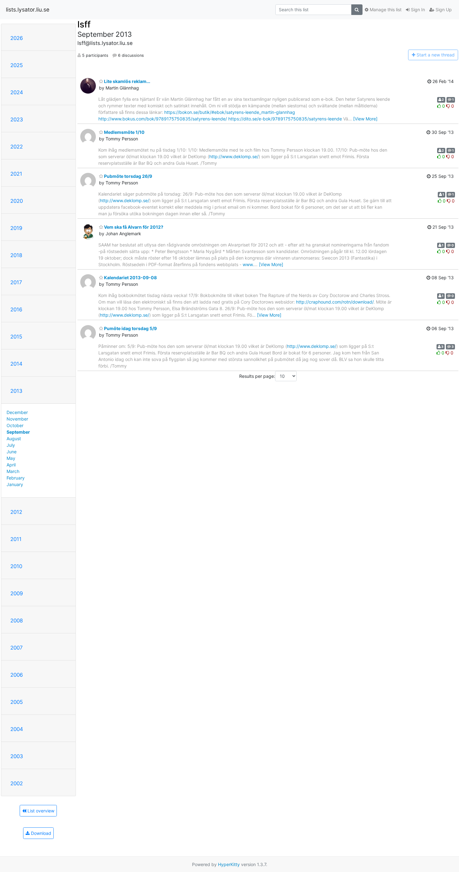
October (15, 425)
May (11, 458)
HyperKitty (229, 864)
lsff (84, 24)
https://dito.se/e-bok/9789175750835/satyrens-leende (285, 118)
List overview (40, 810)
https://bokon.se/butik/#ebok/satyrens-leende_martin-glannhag (229, 112)
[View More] (365, 118)
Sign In (417, 9)
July (11, 445)
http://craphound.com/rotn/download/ (334, 301)
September (18, 432)
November (17, 418)
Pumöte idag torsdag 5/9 (130, 328)
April (11, 464)
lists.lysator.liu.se (27, 9)
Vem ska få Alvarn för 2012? (133, 227)
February (16, 477)
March (13, 471)
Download (40, 833)
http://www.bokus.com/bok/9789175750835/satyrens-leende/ (162, 118)
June (12, 451)
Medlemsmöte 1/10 (124, 132)
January (15, 484)
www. (248, 264)
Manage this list (385, 9)
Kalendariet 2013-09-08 (130, 277)
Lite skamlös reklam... (126, 81)
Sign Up (443, 9)
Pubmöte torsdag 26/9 (127, 176)
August (14, 438)
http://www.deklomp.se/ (234, 156)
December (17, 412)
